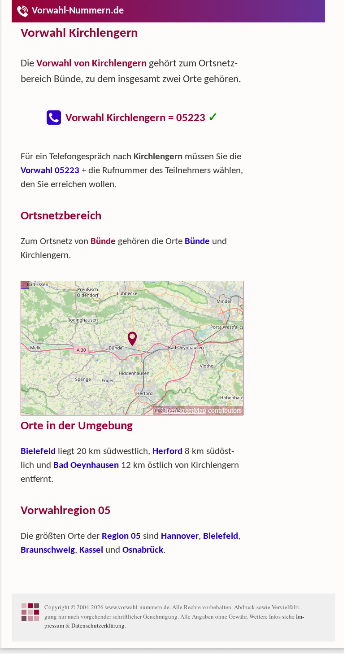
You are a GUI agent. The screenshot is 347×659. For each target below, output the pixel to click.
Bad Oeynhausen (86, 465)
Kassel (91, 550)
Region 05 (121, 536)
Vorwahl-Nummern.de (78, 11)
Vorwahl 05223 (50, 170)
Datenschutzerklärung (98, 625)
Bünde (197, 241)
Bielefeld (38, 451)
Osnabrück (142, 550)
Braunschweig (48, 550)
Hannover (180, 536)
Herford (167, 451)
